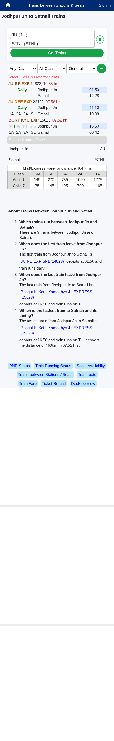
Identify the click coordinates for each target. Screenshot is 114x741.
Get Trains (57, 53)
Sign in (105, 5)
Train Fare (28, 383)
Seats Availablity (91, 365)
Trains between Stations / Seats (45, 374)
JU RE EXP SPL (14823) (42, 261)
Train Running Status (53, 365)
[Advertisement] (57, 447)
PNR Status (19, 365)
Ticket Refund (54, 383)
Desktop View (83, 383)
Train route (87, 374)
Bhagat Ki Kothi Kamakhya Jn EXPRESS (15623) (56, 294)
